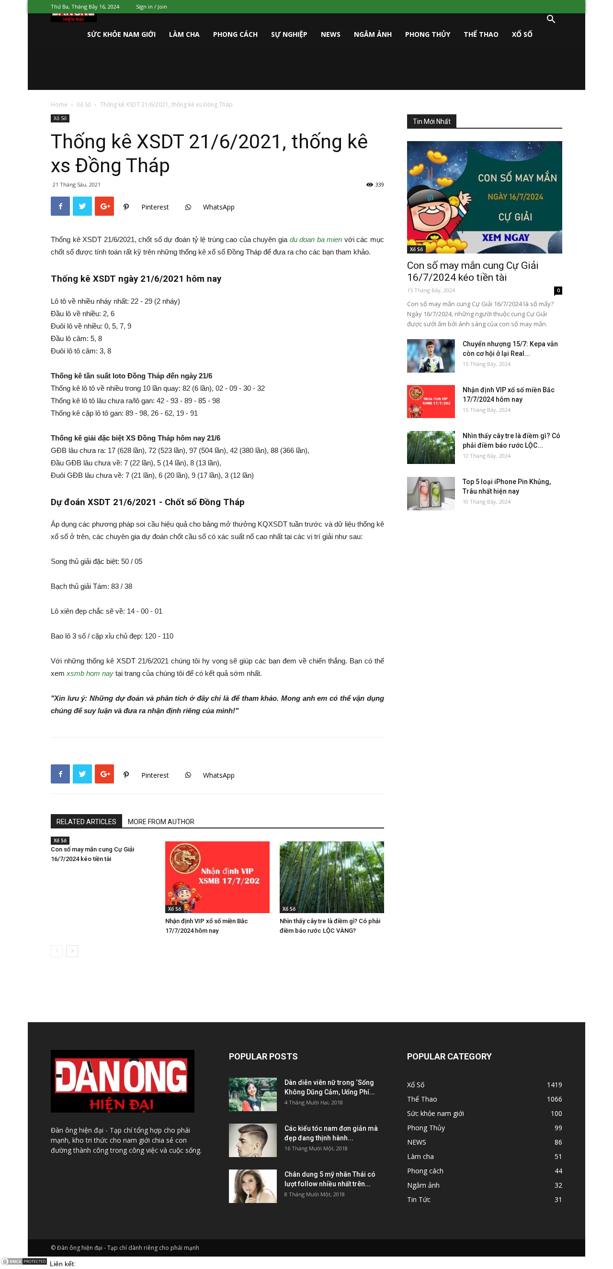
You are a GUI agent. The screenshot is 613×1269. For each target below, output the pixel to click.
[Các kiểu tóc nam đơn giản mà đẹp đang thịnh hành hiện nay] (253, 1140)
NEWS (331, 34)
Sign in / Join (151, 6)
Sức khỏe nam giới (121, 34)
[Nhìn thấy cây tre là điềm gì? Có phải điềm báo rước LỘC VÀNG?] (332, 877)
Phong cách (235, 34)
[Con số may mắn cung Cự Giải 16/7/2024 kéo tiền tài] (484, 197)
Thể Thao (481, 34)
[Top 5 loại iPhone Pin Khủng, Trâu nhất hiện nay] (431, 493)
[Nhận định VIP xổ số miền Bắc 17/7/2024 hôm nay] (217, 877)
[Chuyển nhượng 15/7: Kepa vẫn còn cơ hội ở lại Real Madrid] (431, 356)
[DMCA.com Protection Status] (24, 1264)
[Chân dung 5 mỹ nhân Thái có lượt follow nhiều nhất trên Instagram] (253, 1186)
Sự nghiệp (289, 34)
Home (59, 104)
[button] (550, 20)
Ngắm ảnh (373, 34)
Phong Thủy (427, 34)
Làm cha (184, 34)
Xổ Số (522, 34)
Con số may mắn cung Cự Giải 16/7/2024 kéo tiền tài (473, 271)
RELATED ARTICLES (86, 822)
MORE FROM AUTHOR (161, 822)
